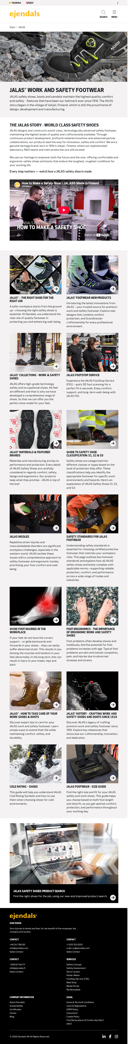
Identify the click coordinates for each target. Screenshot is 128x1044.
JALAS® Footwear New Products (88, 297)
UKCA (69, 1023)
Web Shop (71, 982)
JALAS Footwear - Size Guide (86, 786)
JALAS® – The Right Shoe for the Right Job (32, 299)
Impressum (72, 1013)
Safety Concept (73, 964)
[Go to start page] (25, 14)
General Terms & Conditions (80, 1002)
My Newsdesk (73, 989)
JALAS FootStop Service (82, 375)
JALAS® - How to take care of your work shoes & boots (33, 715)
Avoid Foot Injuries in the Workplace (28, 630)
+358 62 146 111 (17, 964)
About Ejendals (17, 1002)
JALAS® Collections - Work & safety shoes (35, 376)
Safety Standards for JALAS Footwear (86, 538)
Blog (12, 1016)
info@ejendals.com (19, 948)
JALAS (22, 27)
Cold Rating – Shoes (24, 786)
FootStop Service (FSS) (77, 978)
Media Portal (72, 986)
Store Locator (73, 971)
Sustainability (16, 1005)
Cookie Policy (72, 1016)
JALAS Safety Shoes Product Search (39, 891)
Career (13, 1013)
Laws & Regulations (76, 1005)
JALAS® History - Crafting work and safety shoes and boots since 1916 (91, 715)
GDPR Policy (72, 1009)
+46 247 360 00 (17, 944)
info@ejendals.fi (17, 968)
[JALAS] (30, 3)
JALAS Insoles (19, 536)
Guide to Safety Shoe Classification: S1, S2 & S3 (84, 453)
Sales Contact (16, 951)
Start (12, 27)
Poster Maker (73, 975)
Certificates (15, 1009)
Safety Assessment (76, 968)
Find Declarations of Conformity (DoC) (85, 1020)
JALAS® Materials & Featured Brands (30, 453)
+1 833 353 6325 (74, 944)
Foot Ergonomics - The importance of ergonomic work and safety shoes (90, 632)
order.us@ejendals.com (78, 948)
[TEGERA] (15, 3)
